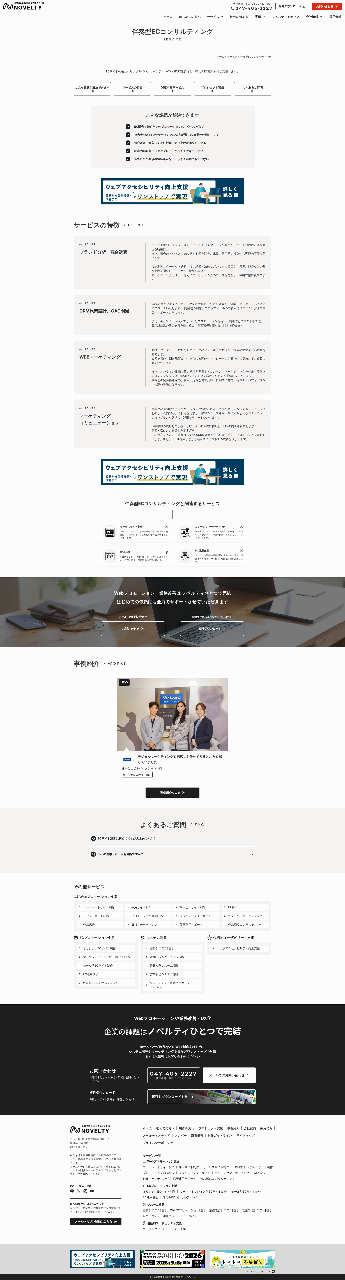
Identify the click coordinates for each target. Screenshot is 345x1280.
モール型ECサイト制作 (98, 965)
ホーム (168, 17)
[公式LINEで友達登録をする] (72, 1191)
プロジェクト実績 (212, 87)
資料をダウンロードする (169, 1096)
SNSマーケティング (144, 924)
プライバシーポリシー (158, 1142)
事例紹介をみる (170, 792)
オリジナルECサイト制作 (99, 948)
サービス (213, 17)
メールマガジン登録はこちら (93, 1221)
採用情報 (335, 17)
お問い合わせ (325, 6)
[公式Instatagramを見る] (85, 1191)
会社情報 (312, 17)
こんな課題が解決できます (92, 87)
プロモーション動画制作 (147, 916)
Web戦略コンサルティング (245, 924)
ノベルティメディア (286, 17)
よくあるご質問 (253, 87)
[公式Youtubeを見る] (92, 1191)
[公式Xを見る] (78, 1191)
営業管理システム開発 (164, 974)
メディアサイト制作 (96, 916)
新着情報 (197, 1135)
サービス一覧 (152, 1155)
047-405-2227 (254, 8)
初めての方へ (165, 1128)
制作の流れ (186, 1128)
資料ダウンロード (290, 6)
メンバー (181, 1135)
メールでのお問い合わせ (227, 1075)
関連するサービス (172, 87)
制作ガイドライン (220, 1135)
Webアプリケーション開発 (167, 957)
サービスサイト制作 (193, 907)
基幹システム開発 (161, 948)
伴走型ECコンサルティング (101, 983)
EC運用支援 (90, 974)
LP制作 (232, 907)
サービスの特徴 (132, 87)
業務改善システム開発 (164, 965)
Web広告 (89, 924)
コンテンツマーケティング (245, 916)
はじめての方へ (190, 17)
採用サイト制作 (141, 907)
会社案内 (250, 1128)
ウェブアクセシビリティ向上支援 (238, 948)
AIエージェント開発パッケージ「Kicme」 (170, 985)
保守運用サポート (191, 924)
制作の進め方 (239, 17)
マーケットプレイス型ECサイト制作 (106, 957)
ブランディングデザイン (195, 916)
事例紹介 (233, 1128)
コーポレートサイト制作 (99, 907)
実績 (258, 17)
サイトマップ (245, 1135)
